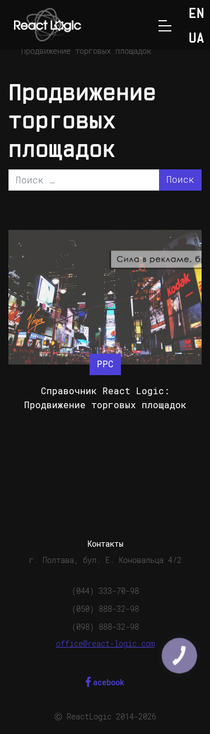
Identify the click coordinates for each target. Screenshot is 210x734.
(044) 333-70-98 (105, 591)
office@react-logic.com (105, 643)
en (196, 14)
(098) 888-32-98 (105, 626)
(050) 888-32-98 (105, 608)
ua (196, 39)
